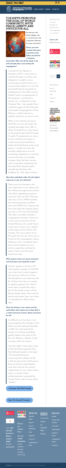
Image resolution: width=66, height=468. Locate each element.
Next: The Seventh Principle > (19, 400)
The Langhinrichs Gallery (43, 428)
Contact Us (53, 98)
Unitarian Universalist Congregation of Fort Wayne (23, 465)
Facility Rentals (56, 429)
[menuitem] (8, 9)
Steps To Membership (53, 90)
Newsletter (32, 435)
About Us (31, 422)
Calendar (42, 421)
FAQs (51, 94)
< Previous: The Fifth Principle (19, 388)
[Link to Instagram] (56, 2)
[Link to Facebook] (58, 2)
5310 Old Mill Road (9, 430)
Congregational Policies (56, 440)
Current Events (44, 418)
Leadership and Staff (33, 444)
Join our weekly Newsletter (21, 438)
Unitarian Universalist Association (54, 128)
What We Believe (54, 85)
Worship (52, 101)
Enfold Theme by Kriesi (40, 465)
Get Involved (55, 426)
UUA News (43, 433)
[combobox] (55, 76)
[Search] (11, 18)
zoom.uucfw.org (12, 447)
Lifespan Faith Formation (55, 421)
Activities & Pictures (55, 434)
